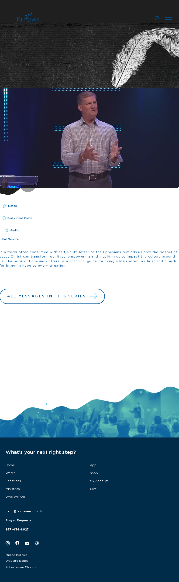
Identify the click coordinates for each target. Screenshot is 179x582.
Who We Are (15, 497)
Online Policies (17, 555)
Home (10, 465)
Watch (11, 473)
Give (93, 489)
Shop (94, 473)
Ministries (13, 489)
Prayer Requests (18, 520)
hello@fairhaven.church (24, 511)
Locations (13, 481)
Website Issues (17, 560)
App (93, 465)
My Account (99, 481)
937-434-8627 (17, 529)
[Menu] (168, 18)
